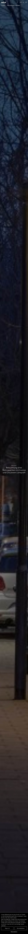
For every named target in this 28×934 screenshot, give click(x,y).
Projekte (3, 5)
